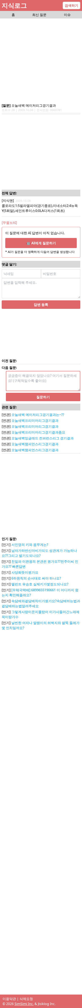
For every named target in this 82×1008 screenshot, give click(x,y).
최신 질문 (39, 14)
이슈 (67, 14)
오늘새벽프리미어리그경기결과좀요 (38, 432)
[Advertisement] (41, 61)
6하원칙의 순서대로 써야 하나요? (36, 578)
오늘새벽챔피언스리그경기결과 (34, 444)
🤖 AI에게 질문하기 (41, 243)
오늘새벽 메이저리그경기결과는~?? (37, 414)
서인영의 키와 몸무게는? (29, 544)
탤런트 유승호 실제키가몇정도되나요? (39, 584)
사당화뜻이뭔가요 (24, 572)
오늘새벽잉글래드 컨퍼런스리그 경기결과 (42, 438)
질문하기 (43, 397)
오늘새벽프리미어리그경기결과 (34, 420)
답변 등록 (41, 304)
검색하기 (71, 5)
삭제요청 (26, 998)
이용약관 (9, 998)
